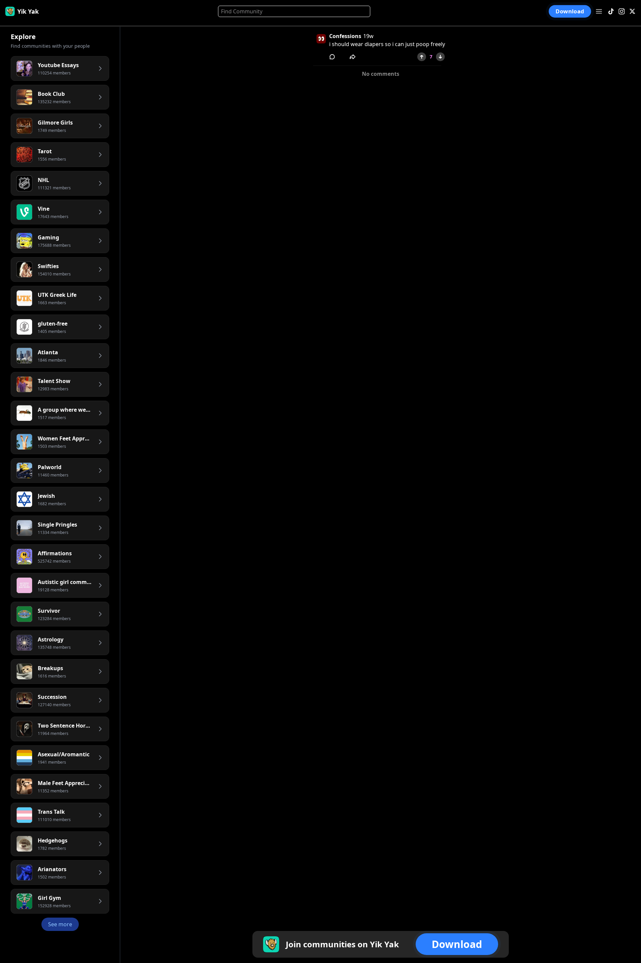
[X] (632, 11)
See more (60, 924)
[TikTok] (611, 11)
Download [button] (570, 11)
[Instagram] (621, 11)
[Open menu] (599, 11)
